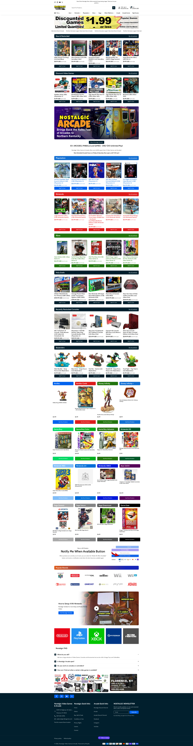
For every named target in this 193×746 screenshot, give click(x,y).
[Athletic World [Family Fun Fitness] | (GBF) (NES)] (62, 284)
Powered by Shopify (84, 743)
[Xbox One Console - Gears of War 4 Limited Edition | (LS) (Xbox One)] (131, 321)
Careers (76, 726)
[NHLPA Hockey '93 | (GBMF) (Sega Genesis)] (114, 48)
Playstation (86, 13)
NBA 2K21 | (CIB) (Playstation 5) (94, 180)
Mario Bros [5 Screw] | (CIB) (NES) (112, 294)
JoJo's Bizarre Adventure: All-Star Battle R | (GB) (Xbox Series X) (130, 258)
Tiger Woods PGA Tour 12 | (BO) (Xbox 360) (113, 95)
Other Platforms (108, 13)
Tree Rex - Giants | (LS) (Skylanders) (95, 369)
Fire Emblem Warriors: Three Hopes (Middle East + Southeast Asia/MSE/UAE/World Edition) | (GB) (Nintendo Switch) (96, 220)
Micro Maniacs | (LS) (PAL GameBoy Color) (79, 58)
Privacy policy (58, 738)
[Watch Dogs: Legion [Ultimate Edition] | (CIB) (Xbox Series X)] (114, 248)
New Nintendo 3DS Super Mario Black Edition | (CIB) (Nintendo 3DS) (96, 295)
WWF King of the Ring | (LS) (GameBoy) (61, 58)
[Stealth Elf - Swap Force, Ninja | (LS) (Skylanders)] (114, 359)
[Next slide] (100, 27)
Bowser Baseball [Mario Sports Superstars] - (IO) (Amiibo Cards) (85, 409)
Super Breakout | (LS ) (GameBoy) (61, 449)
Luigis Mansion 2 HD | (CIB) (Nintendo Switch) (61, 216)
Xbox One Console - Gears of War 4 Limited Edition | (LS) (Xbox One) (130, 332)
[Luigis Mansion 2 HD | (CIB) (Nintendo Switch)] (62, 206)
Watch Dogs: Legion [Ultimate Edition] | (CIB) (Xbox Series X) (113, 258)
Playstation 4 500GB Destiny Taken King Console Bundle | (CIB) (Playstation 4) (78, 333)
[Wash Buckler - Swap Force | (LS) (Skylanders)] (62, 359)
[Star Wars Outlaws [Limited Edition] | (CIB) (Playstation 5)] (114, 170)
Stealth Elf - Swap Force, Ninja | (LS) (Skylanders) (113, 369)
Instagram (96, 722)
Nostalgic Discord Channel (101, 707)
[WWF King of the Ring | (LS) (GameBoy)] (62, 48)
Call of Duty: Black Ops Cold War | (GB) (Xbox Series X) (78, 258)
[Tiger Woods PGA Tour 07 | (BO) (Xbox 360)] (96, 85)
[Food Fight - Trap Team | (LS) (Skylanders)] (131, 359)
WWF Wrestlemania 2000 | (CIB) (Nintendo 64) (83, 485)
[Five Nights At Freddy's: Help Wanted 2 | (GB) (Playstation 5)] (131, 170)
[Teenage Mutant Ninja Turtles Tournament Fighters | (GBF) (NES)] (79, 284)
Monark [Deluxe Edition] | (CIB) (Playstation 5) (79, 180)
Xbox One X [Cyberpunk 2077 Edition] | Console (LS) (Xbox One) (96, 332)
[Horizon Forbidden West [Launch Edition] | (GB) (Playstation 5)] (62, 170)
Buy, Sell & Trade (78, 715)
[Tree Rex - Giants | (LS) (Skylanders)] (96, 359)
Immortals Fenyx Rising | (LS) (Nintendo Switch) (130, 216)
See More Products (63, 422)
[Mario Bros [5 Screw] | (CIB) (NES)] (114, 284)
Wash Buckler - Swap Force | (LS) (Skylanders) (61, 369)
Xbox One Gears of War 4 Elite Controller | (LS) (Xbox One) (130, 295)
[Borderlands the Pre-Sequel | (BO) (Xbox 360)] (79, 85)
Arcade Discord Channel (100, 715)
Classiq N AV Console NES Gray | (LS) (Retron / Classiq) (113, 332)
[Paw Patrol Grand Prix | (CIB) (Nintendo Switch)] (79, 206)
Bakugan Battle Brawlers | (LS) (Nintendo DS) (129, 449)
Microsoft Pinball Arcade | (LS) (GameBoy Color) (85, 450)
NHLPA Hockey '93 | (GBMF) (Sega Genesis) (113, 58)
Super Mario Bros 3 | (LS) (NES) (60, 490)
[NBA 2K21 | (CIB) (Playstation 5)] (96, 170)
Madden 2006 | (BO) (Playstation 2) (60, 95)
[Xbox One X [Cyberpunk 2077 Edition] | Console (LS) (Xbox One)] (96, 321)
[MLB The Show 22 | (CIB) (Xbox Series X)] (96, 248)
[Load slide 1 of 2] (94, 27)
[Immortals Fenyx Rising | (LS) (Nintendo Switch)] (131, 206)
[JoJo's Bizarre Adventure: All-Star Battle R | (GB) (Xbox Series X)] (131, 248)
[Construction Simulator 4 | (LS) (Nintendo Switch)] (114, 206)
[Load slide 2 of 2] (97, 27)
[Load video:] (96, 608)
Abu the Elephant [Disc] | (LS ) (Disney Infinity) (128, 400)
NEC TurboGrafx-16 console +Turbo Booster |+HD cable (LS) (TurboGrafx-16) (61, 333)
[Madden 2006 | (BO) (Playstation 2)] (62, 85)
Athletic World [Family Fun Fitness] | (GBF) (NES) (62, 294)
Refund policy (67, 738)
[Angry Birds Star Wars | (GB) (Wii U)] (131, 48)
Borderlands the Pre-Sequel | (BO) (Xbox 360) (79, 95)
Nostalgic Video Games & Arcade (68, 743)
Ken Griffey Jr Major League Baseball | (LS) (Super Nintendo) (107, 480)
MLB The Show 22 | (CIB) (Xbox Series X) (96, 258)
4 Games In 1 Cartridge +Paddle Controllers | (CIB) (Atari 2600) (129, 482)
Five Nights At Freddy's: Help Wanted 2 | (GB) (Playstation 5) (130, 181)
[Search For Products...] (113, 7)
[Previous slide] (90, 27)
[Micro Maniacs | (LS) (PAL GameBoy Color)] (79, 48)
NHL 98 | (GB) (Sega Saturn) (81, 530)
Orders (76, 711)
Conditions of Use (79, 719)
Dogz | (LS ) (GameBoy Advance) (105, 449)
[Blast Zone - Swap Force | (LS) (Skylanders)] (79, 359)
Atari (70, 13)
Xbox (93, 13)
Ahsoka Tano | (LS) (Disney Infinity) (105, 414)
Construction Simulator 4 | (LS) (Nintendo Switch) (113, 216)
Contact (76, 730)
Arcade (96, 711)
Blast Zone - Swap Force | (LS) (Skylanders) (79, 369)
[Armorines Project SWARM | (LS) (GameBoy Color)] (96, 48)
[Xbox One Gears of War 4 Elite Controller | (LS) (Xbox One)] (131, 284)
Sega (100, 13)
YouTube (96, 726)
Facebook (96, 719)
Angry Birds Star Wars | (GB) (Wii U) (130, 58)
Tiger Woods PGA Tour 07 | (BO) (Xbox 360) (96, 95)
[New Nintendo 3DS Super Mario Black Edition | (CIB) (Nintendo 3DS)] (96, 284)
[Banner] (60, 575)
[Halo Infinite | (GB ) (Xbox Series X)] (62, 248)
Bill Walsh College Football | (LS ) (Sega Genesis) (62, 531)
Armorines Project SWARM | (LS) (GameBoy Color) (96, 59)
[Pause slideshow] (103, 27)
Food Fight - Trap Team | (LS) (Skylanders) (130, 369)
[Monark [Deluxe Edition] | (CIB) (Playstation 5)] (79, 170)
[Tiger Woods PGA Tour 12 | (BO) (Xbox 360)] (114, 85)
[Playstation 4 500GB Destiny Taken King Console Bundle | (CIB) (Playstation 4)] (79, 321)
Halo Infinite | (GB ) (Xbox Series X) (62, 258)
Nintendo (77, 13)
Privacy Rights (77, 722)
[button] (134, 7)
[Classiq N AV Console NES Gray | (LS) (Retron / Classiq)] (114, 321)
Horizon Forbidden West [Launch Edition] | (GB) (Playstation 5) (61, 181)
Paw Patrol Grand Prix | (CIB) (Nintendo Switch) (78, 216)
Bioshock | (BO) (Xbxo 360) (129, 95)
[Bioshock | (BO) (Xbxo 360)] (131, 85)
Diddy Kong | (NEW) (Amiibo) (60, 402)
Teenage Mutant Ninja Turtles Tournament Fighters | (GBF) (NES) (78, 295)
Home (75, 707)
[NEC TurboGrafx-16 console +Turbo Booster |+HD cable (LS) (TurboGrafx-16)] (62, 321)
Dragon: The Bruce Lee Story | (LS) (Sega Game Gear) (129, 531)
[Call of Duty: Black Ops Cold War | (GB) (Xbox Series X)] (79, 248)
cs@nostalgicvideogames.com (64, 719)
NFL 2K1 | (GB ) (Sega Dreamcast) (105, 524)
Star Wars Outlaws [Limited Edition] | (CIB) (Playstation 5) (113, 181)
